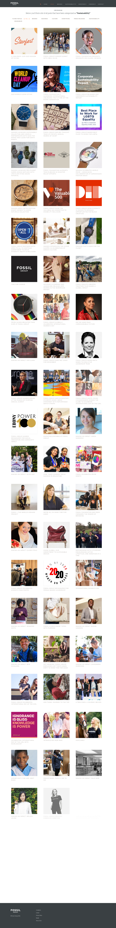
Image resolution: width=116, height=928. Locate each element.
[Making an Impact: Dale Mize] (89, 763)
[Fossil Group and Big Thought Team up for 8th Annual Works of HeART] (56, 117)
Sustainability (94, 18)
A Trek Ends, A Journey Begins (88, 702)
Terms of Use (38, 920)
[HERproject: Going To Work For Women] (24, 839)
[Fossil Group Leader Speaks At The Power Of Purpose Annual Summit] (24, 383)
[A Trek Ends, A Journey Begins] (89, 687)
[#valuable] (89, 725)
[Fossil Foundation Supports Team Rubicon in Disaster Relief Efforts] (56, 155)
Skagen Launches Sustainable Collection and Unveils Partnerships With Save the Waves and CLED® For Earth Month (24, 136)
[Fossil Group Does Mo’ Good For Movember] (56, 345)
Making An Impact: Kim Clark (23, 360)
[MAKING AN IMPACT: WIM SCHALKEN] (24, 649)
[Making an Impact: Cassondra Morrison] (89, 649)
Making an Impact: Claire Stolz (24, 550)
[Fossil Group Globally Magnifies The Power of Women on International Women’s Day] (56, 307)
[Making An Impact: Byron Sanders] (89, 611)
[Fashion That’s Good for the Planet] (89, 231)
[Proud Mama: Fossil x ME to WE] (56, 763)
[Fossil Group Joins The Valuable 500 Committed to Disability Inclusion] (56, 193)
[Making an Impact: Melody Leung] (24, 801)
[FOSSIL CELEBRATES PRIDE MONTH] (89, 459)
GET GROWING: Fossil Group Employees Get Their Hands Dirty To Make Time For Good (55, 666)
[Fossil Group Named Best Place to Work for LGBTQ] (89, 117)
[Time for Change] (24, 269)
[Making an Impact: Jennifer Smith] (24, 611)
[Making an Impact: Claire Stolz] (24, 535)
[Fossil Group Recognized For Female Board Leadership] (56, 573)
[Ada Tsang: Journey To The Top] (56, 687)
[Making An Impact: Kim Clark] (24, 345)
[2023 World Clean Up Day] (24, 79)
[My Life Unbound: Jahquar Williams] (89, 839)
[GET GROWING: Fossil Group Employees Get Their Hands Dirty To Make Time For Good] (56, 649)
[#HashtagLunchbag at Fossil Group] (56, 421)
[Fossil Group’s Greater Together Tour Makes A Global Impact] (89, 269)
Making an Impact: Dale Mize (87, 778)
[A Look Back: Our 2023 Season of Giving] (24, 41)
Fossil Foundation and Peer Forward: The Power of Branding (88, 514)
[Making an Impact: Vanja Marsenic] (89, 421)
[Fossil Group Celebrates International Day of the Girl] (24, 687)
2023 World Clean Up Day (21, 94)
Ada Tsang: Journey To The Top (56, 702)
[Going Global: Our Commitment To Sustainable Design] (56, 535)
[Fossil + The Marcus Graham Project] (24, 497)
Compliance (38, 910)
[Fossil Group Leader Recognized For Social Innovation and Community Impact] (24, 421)
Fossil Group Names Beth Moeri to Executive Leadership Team (86, 362)
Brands (34, 18)
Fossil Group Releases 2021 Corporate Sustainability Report (87, 96)
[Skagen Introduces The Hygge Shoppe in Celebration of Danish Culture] (56, 231)
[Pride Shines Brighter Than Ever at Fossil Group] (24, 307)
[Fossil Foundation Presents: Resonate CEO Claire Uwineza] (89, 41)
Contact (37, 912)
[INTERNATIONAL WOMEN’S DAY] (89, 573)
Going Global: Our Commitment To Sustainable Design (55, 552)
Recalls (37, 918)
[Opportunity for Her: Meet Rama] (24, 763)
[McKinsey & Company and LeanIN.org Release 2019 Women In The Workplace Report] (56, 269)
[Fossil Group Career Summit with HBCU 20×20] (56, 41)
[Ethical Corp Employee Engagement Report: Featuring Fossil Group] (56, 839)
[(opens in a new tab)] (89, 307)
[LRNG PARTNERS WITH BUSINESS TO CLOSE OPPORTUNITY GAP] (56, 877)
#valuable (80, 740)
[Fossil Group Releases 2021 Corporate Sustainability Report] (89, 79)
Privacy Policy (39, 915)
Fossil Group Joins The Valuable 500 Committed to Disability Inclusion (54, 210)
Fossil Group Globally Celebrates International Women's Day (54, 324)
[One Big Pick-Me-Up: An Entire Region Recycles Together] (89, 801)
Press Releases (79, 18)
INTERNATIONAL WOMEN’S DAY (87, 588)
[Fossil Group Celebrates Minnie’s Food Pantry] (24, 573)
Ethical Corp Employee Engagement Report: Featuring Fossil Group (53, 856)
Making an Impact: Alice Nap (23, 474)
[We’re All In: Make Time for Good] (56, 497)
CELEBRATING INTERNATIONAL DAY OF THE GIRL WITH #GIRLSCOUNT (22, 742)
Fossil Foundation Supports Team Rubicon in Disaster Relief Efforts (55, 172)
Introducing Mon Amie (53, 740)
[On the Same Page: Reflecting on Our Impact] (24, 877)
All (27, 18)
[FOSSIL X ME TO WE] (89, 877)
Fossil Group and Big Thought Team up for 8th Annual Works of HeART (56, 134)
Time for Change (18, 284)
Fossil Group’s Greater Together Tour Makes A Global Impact (86, 286)
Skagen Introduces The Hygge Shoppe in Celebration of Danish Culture (56, 248)
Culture (55, 18)
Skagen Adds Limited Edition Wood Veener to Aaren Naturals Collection (23, 210)
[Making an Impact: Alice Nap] (24, 459)
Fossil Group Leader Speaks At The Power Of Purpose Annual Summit (23, 400)
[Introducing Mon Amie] (56, 725)
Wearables (18, 21)
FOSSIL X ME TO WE (83, 892)
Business (45, 18)
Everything (66, 18)
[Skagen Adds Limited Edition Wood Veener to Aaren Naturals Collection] (24, 193)
